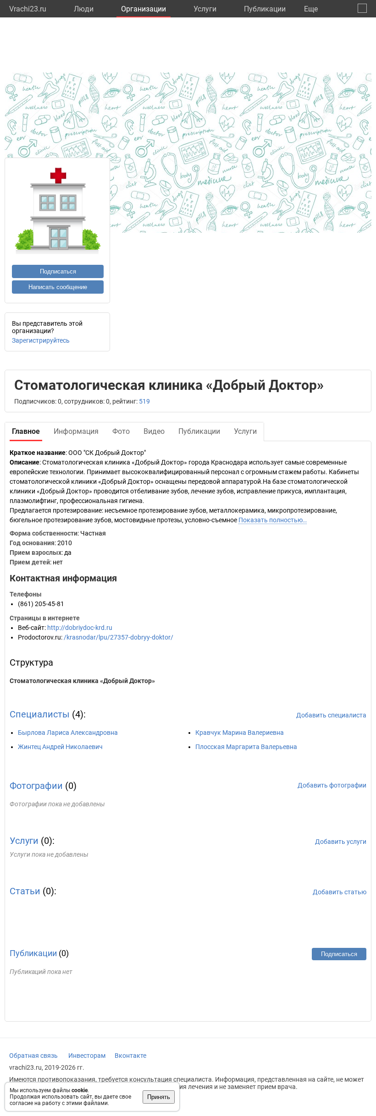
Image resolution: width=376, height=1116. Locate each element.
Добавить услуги (340, 841)
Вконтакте (130, 1055)
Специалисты (40, 714)
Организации (143, 9)
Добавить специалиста (331, 715)
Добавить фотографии (332, 785)
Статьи (25, 891)
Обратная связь (33, 1055)
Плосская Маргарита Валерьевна (246, 746)
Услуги (205, 9)
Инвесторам (86, 1055)
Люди (84, 9)
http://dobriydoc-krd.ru (79, 627)
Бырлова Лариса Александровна (68, 732)
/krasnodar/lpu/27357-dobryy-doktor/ (118, 637)
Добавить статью (339, 892)
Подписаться (58, 271)
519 (144, 401)
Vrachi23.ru (27, 9)
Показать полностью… (272, 520)
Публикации (265, 9)
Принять (158, 1097)
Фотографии (36, 785)
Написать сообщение (57, 287)
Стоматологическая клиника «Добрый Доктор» (82, 680)
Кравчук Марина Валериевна (239, 732)
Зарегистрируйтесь (41, 340)
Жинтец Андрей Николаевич (60, 746)
